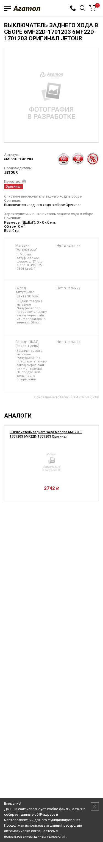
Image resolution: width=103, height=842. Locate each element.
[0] (92, 8)
